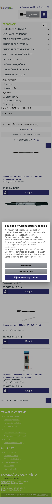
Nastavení (26, 265)
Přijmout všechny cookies (26, 277)
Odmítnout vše (26, 271)
